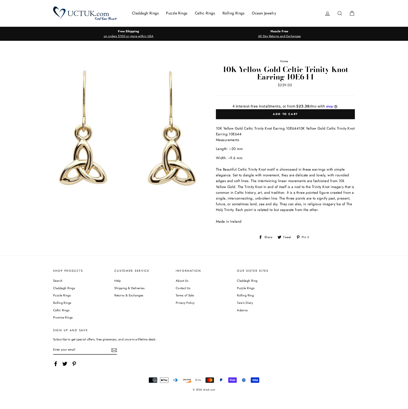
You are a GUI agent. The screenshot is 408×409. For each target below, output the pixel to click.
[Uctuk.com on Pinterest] (74, 363)
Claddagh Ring (247, 281)
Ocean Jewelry (264, 13)
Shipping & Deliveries (129, 288)
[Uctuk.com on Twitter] (64, 363)
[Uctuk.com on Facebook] (55, 363)
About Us (182, 281)
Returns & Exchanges (128, 295)
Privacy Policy (185, 303)
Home (284, 61)
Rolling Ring (245, 295)
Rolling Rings (233, 13)
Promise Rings (63, 317)
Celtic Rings (205, 13)
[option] (128, 34)
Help (117, 281)
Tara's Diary (245, 303)
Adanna (242, 310)
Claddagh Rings (145, 13)
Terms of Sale (185, 295)
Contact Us (183, 288)
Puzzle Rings (176, 13)
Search (58, 281)
